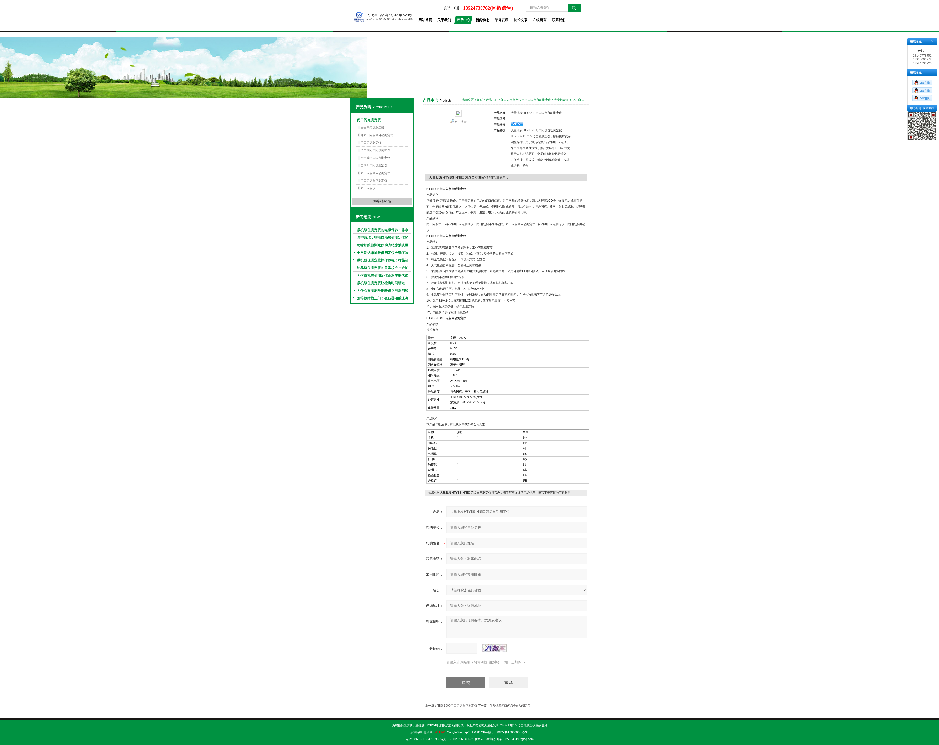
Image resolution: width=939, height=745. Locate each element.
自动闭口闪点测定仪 (374, 165)
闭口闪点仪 (368, 188)
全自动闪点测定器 (372, 127)
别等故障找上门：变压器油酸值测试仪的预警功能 (382, 299)
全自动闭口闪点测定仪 (375, 158)
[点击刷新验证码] (494, 648)
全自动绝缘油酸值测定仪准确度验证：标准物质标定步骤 (382, 253)
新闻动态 (482, 20)
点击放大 (461, 122)
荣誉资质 (501, 20)
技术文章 (520, 20)
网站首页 (425, 20)
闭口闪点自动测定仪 (374, 180)
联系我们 (559, 20)
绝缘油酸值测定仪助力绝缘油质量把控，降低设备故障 (382, 246)
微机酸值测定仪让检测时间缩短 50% (381, 284)
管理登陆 (474, 732)
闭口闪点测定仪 (369, 120)
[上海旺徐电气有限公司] (382, 15)
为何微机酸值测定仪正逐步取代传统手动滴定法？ (382, 276)
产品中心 (463, 20)
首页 (480, 100)
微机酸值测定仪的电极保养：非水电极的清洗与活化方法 (382, 231)
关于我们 (444, 20)
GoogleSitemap (457, 732)
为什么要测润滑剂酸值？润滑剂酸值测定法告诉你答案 (382, 291)
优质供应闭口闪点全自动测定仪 (510, 705)
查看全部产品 (382, 201)
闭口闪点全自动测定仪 (375, 173)
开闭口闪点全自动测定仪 (377, 135)
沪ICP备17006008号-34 (513, 732)
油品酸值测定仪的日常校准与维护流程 (382, 269)
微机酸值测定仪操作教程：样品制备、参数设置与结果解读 (382, 261)
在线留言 (540, 20)
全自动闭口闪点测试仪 (375, 150)
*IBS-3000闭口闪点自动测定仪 (457, 705)
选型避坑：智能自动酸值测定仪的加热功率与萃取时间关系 (382, 238)
